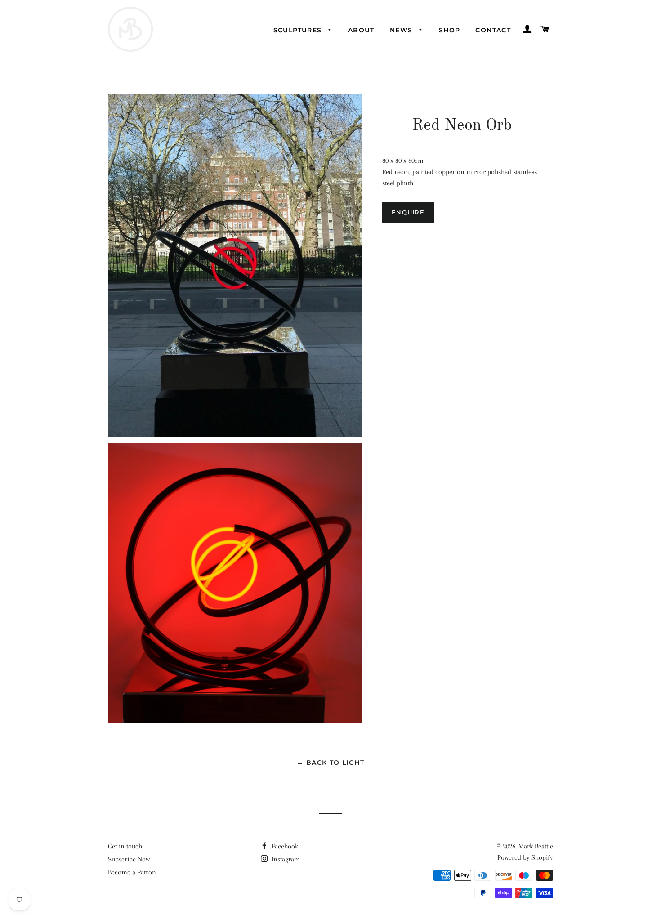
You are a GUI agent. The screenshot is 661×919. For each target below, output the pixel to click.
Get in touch (125, 846)
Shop (449, 30)
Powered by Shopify (525, 857)
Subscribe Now (129, 859)
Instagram (285, 859)
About (361, 30)
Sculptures (298, 30)
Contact (493, 30)
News (402, 30)
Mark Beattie (535, 846)
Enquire (408, 212)
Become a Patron (132, 872)
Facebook (284, 846)
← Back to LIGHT (330, 762)
